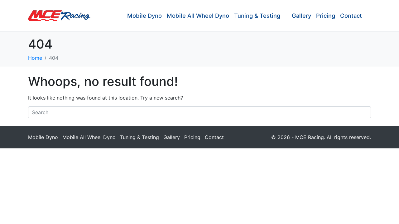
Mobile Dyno (144, 15)
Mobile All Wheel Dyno (198, 15)
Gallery (301, 15)
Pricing (325, 15)
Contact (351, 15)
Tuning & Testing (257, 15)
